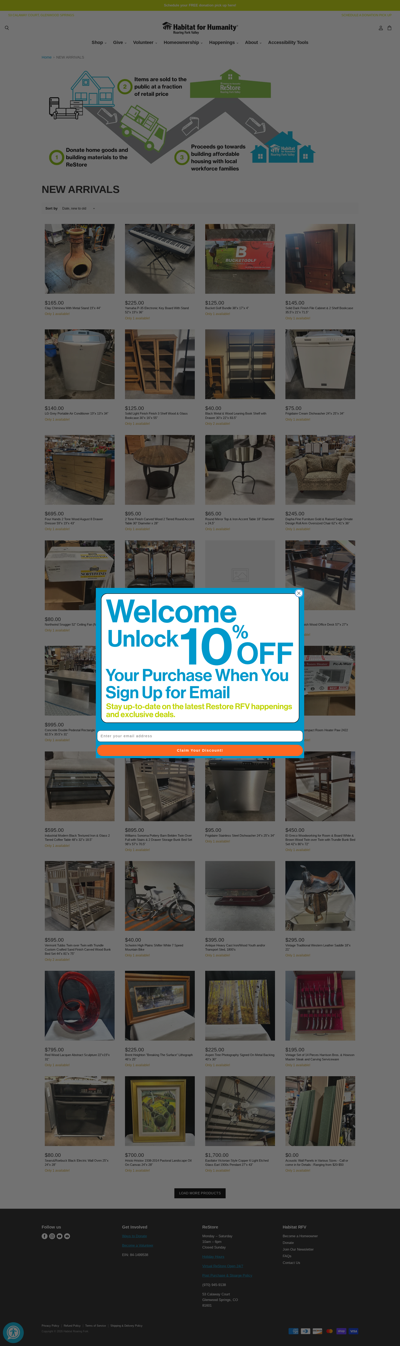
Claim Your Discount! (200, 750)
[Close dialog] (298, 593)
